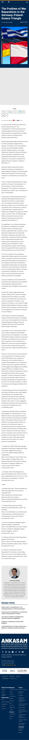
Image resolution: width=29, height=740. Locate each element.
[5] (11, 311)
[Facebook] (6, 111)
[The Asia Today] (14, 671)
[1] (9, 163)
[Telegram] (20, 111)
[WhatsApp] (16, 111)
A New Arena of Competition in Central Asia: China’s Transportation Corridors (14, 612)
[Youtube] (22, 652)
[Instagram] (6, 652)
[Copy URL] (6, 115)
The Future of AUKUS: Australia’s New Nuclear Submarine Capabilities (12, 617)
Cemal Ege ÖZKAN (7, 22)
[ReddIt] (13, 111)
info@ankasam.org (11, 665)
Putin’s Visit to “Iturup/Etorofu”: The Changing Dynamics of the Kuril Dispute (13, 608)
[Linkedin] (9, 111)
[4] (18, 243)
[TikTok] (16, 652)
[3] (17, 220)
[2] (4, 178)
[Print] (2, 115)
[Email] (23, 111)
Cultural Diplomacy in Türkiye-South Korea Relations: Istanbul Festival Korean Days (13, 627)
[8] (7, 386)
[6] (26, 343)
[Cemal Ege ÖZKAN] (14, 573)
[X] (2, 111)
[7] (5, 350)
